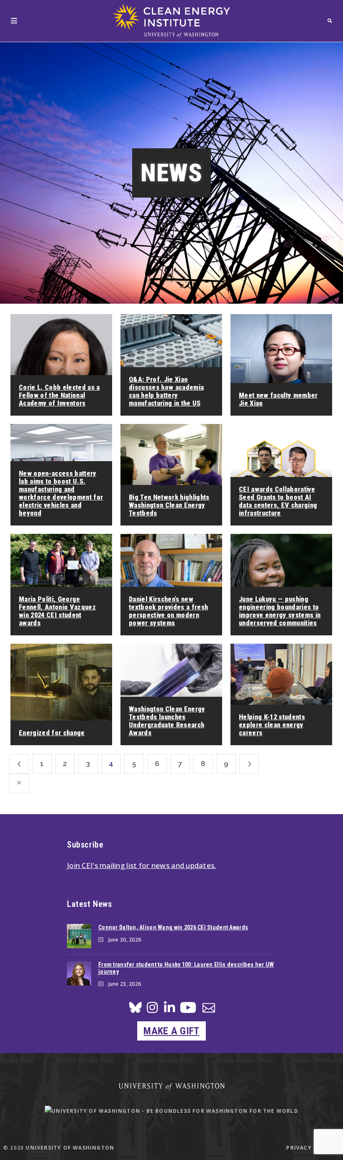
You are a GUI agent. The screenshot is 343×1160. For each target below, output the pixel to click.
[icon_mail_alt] (208, 1009)
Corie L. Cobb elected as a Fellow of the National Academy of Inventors (59, 395)
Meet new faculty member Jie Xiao (278, 399)
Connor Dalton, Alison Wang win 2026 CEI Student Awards (173, 927)
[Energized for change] (61, 694)
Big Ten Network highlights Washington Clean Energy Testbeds (169, 505)
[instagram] (152, 1010)
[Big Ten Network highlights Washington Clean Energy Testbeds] (171, 474)
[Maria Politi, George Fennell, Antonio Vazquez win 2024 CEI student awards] (61, 584)
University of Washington (70, 1147)
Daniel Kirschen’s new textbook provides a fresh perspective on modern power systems (168, 611)
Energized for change (52, 733)
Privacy (298, 1147)
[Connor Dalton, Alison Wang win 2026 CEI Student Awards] (79, 936)
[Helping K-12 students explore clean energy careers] (281, 694)
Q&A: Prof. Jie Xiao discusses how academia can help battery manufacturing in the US (166, 391)
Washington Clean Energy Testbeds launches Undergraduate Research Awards (167, 721)
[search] (330, 21)
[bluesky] (135, 1010)
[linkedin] (169, 1010)
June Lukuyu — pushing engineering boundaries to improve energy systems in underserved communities (279, 611)
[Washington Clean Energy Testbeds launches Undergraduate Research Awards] (171, 694)
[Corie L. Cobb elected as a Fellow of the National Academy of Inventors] (61, 365)
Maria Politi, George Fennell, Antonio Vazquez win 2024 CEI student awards (57, 611)
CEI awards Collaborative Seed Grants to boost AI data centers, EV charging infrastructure (278, 501)
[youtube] (188, 1011)
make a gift (171, 1031)
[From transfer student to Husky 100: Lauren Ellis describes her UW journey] (79, 973)
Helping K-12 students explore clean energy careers (272, 725)
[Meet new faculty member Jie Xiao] (281, 365)
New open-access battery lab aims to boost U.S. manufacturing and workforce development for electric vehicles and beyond (61, 493)
